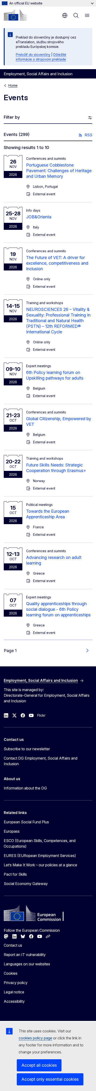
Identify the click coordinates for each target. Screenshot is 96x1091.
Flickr (41, 715)
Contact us (13, 945)
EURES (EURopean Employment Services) (40, 855)
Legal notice (14, 992)
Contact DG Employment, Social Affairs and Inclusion (40, 761)
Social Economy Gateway (26, 883)
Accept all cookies (39, 1065)
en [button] (65, 15)
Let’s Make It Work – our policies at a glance (40, 865)
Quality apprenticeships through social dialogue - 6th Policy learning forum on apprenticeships (58, 609)
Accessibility (14, 1001)
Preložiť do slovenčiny (33, 55)
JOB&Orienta (38, 216)
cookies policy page (35, 1038)
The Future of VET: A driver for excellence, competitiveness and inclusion (57, 263)
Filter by (12, 117)
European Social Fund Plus (26, 822)
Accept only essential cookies (50, 1079)
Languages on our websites (27, 964)
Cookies (10, 973)
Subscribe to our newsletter (27, 748)
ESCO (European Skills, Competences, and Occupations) (39, 843)
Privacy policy (15, 982)
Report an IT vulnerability (25, 954)
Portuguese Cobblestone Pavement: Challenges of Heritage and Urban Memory (59, 171)
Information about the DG (25, 788)
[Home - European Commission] (15, 15)
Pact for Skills (15, 874)
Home (12, 85)
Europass (12, 831)
